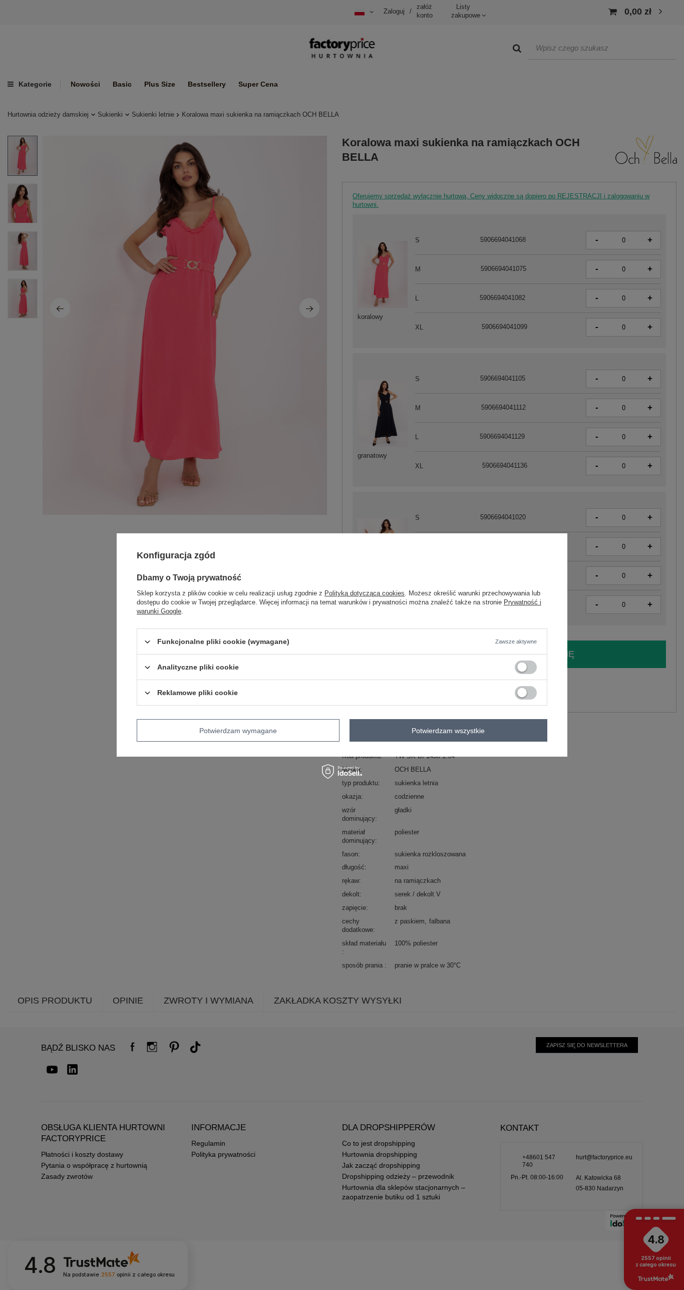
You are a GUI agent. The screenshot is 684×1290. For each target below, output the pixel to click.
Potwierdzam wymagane (238, 730)
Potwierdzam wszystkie (448, 730)
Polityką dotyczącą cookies (364, 593)
